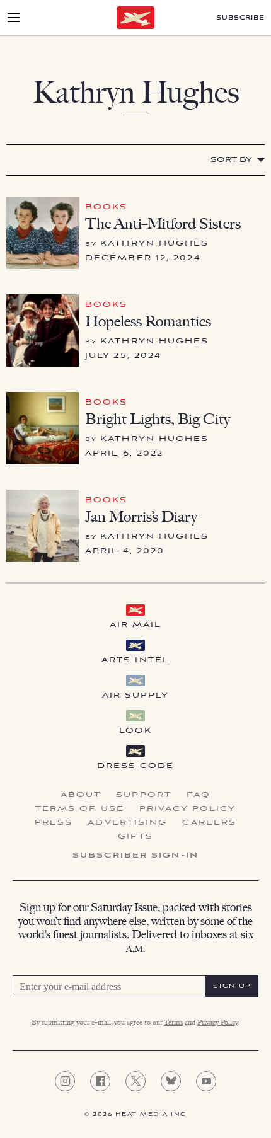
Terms (173, 1023)
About (81, 795)
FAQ (198, 795)
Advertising (127, 823)
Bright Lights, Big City (157, 419)
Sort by (231, 159)
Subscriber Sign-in (135, 855)
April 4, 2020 (124, 551)
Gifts (135, 836)
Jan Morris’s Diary (141, 516)
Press (54, 823)
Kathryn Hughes (154, 243)
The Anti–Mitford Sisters (163, 223)
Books (106, 207)
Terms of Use (79, 809)
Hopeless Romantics (148, 321)
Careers (209, 823)
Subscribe (240, 17)
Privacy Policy (187, 809)
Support (143, 795)
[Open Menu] (13, 17)
